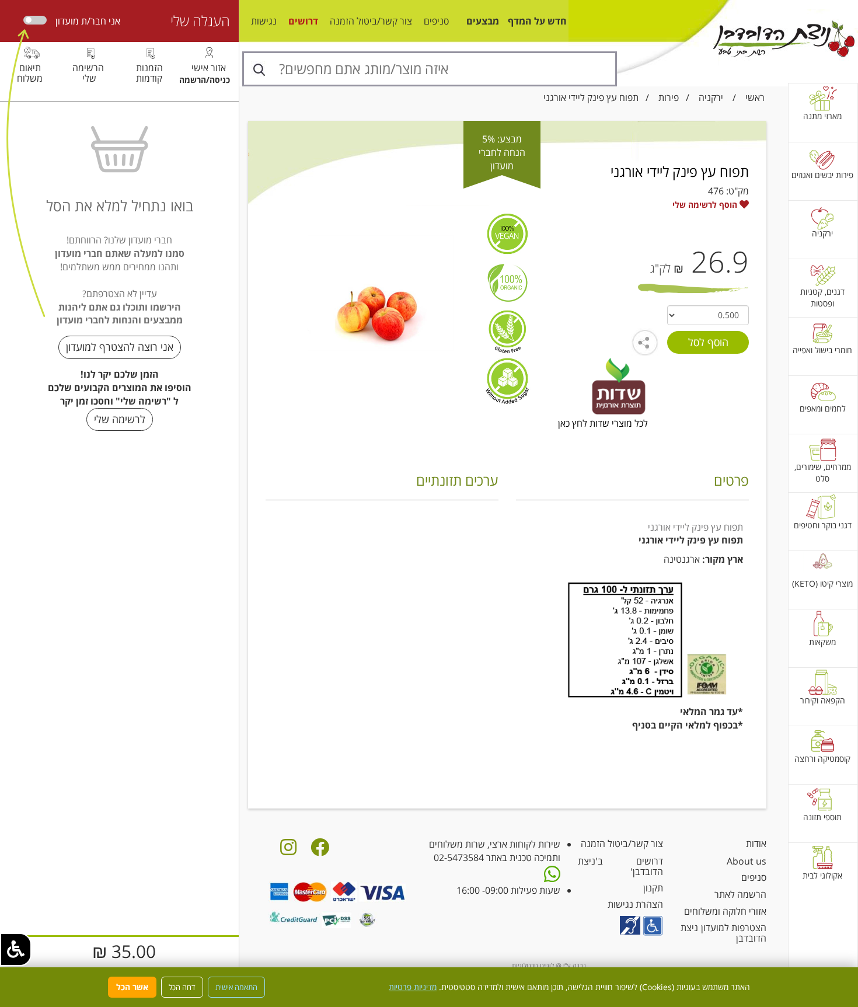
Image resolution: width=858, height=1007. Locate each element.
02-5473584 (459, 857)
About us (746, 861)
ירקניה (711, 97)
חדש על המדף (537, 21)
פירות (668, 97)
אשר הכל (132, 986)
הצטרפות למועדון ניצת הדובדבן (723, 933)
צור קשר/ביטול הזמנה (371, 21)
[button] (16, 949)
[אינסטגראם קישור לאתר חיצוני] (288, 850)
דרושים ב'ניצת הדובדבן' (621, 866)
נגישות (264, 21)
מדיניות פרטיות (413, 986)
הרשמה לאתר (740, 894)
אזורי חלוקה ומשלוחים (725, 911)
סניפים (436, 21)
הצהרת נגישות (635, 904)
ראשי (755, 97)
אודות (756, 843)
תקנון (653, 887)
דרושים (303, 21)
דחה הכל (182, 987)
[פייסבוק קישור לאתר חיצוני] (320, 850)
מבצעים (482, 21)
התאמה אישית (236, 987)
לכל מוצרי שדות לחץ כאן (603, 423)
